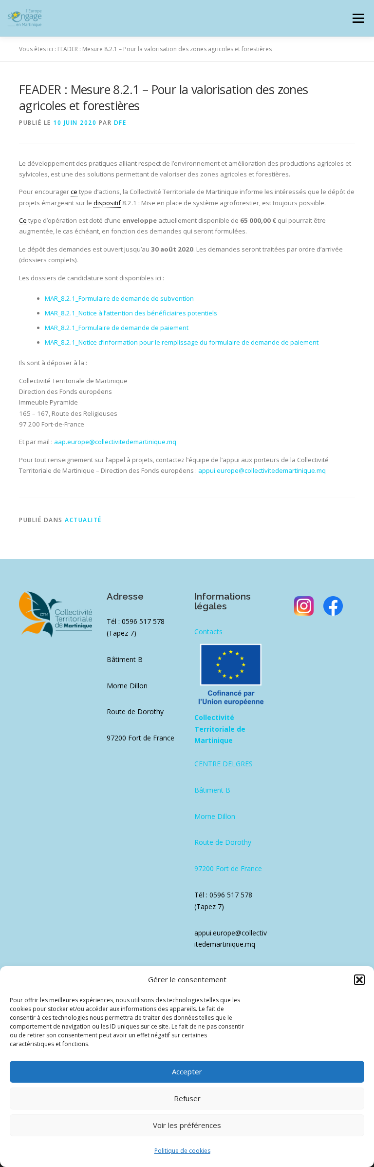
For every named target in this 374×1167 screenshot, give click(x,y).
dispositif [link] (107, 202)
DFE (120, 122)
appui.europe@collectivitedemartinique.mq (262, 470)
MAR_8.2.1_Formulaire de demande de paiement (116, 327)
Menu (358, 18)
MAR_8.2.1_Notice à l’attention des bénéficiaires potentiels (131, 313)
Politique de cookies (182, 1151)
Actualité (83, 520)
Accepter (187, 1071)
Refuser (187, 1098)
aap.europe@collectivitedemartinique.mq (115, 441)
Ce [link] (23, 220)
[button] (359, 980)
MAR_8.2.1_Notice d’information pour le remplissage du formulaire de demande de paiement (181, 342)
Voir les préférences (187, 1125)
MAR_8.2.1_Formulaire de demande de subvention (119, 298)
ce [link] (74, 191)
